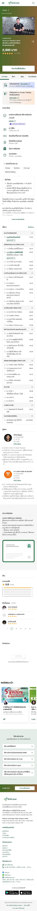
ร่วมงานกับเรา (5, 852)
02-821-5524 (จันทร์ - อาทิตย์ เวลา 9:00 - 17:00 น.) (18, 867)
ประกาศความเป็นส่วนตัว (18, 908)
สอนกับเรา (5, 848)
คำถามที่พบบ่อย (9, 865)
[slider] (16, 33)
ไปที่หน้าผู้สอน (17, 444)
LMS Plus (4, 857)
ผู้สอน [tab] (22, 77)
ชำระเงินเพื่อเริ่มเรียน (18, 68)
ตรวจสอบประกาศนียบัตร (8, 838)
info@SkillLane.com (10, 878)
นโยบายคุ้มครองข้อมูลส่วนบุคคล (14, 905)
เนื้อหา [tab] (13, 77)
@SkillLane (7, 875)
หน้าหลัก (4, 10)
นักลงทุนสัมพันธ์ (6, 854)
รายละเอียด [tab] (4, 77)
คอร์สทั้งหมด (5, 831)
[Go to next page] (30, 629)
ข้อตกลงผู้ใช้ (27, 905)
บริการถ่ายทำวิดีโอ (6, 850)
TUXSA (4, 833)
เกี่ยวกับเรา (5, 846)
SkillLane (7, 873)
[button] (8, 168)
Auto (25, 33)
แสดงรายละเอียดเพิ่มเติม (18, 219)
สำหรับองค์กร (5, 835)
